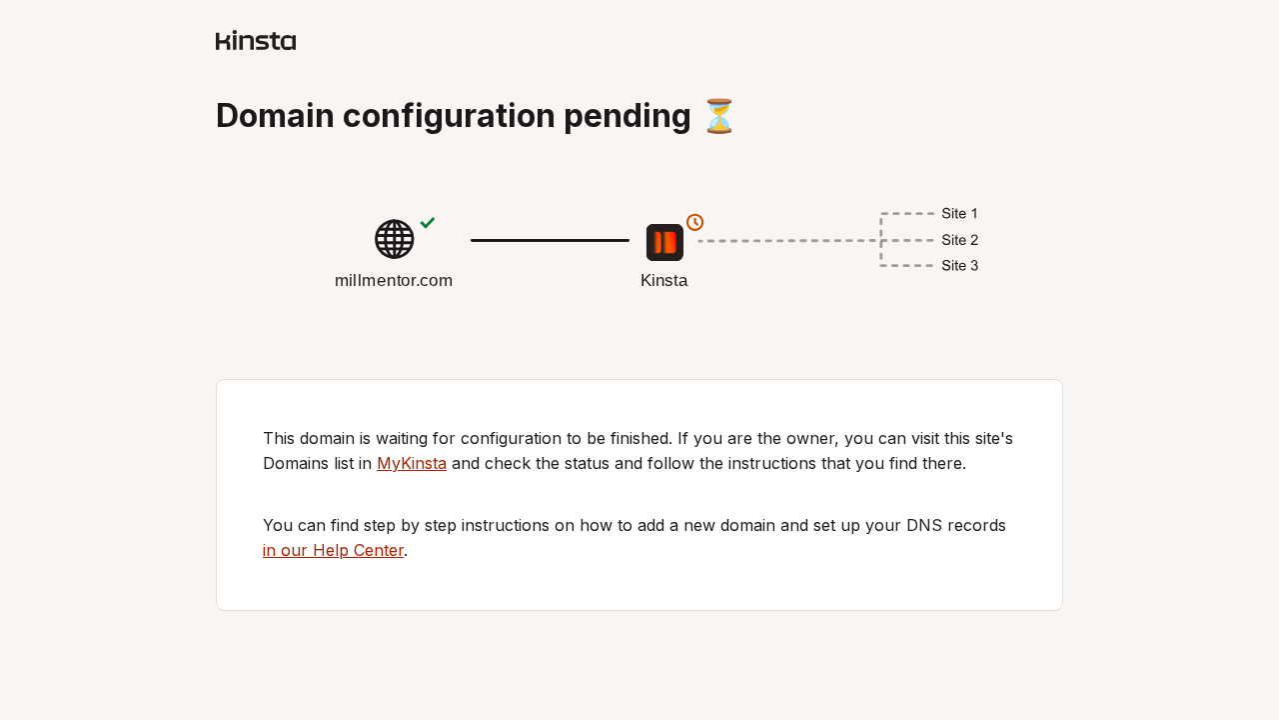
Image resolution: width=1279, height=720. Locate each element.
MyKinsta (412, 463)
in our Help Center (333, 550)
